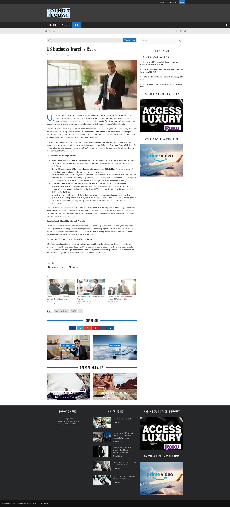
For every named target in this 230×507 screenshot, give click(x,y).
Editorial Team (75, 55)
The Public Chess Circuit (150, 57)
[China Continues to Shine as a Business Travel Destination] (61, 287)
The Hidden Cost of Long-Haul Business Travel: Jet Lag (160, 84)
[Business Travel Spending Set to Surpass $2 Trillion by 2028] (122, 287)
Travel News (129, 40)
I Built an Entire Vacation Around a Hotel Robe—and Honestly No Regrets (122, 450)
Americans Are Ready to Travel (115, 393)
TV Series (172, 2)
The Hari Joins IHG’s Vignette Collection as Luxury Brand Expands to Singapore (123, 435)
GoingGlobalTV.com (24, 503)
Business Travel (61, 311)
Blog (182, 2)
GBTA (73, 311)
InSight (162, 2)
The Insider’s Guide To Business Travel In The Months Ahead (68, 391)
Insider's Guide (63, 397)
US (80, 311)
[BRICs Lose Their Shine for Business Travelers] (91, 287)
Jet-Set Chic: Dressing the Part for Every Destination (159, 76)
